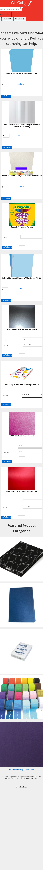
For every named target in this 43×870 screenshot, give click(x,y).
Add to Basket (6, 96)
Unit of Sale (7, 345)
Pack (5, 237)
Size (5, 340)
